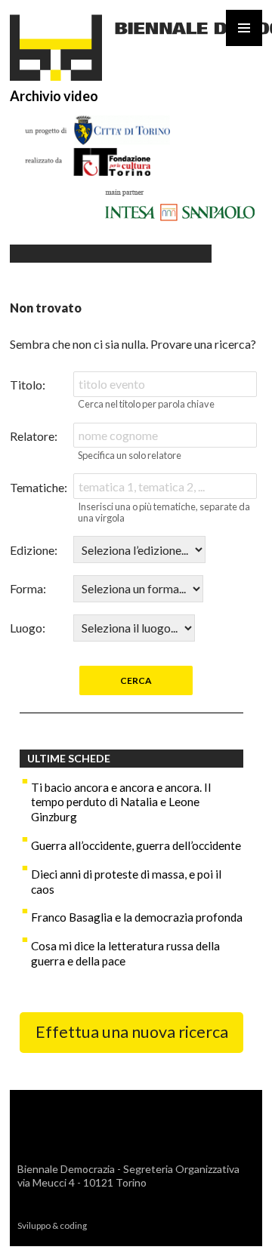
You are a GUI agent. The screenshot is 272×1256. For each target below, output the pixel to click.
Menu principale (244, 28)
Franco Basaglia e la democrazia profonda (137, 917)
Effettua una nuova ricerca (132, 1032)
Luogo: (27, 627)
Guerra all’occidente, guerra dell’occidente (136, 845)
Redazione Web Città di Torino (154, 1225)
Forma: (28, 588)
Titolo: (27, 384)
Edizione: (33, 550)
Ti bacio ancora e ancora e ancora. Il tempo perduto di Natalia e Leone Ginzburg (121, 802)
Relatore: (33, 436)
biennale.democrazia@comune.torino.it (116, 1196)
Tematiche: (38, 487)
